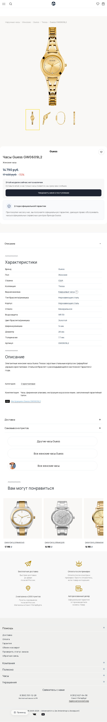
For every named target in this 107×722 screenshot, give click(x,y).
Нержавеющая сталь (68, 303)
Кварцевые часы (66, 291)
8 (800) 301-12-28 (28, 695)
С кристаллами (28, 383)
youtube (44, 714)
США (60, 280)
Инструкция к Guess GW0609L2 (26, 401)
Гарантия (7, 643)
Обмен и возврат (11, 647)
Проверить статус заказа (16, 651)
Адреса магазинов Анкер (79, 701)
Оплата (6, 639)
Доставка (7, 635)
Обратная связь (11, 656)
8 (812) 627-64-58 (78, 695)
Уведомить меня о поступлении (53, 192)
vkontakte (36, 714)
